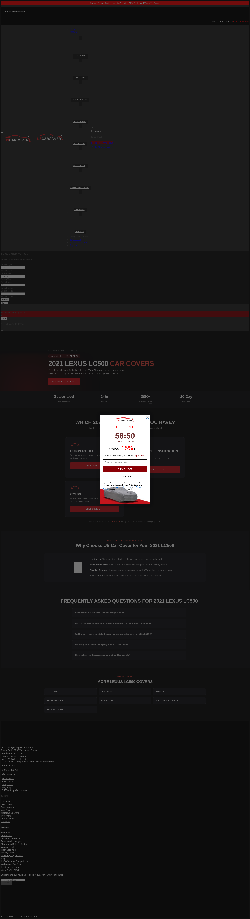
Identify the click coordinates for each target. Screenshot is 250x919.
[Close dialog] (147, 417)
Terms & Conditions (123, 487)
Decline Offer (125, 477)
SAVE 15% (125, 469)
